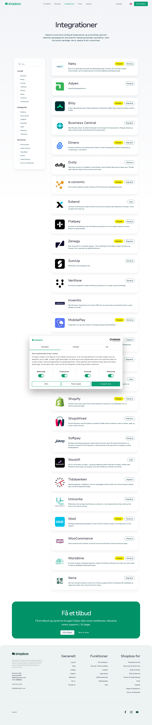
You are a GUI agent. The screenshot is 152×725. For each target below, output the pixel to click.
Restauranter (24, 145)
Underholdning (25, 159)
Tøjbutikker (24, 152)
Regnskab (23, 123)
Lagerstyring (104, 673)
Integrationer (69, 4)
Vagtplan (23, 119)
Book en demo (83, 632)
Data (106, 685)
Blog (73, 666)
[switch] (64, 375)
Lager (22, 127)
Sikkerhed (72, 677)
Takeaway (23, 134)
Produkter (47, 4)
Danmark (23, 76)
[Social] (125, 712)
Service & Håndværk (27, 163)
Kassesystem (24, 116)
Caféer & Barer (25, 148)
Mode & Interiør (135, 670)
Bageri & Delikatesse (133, 688)
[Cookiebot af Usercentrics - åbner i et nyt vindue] (111, 340)
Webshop (23, 130)
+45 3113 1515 (17, 684)
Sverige (22, 83)
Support (89, 4)
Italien (22, 94)
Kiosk (138, 681)
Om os (73, 681)
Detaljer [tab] (76, 347)
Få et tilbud (67, 632)
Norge (22, 79)
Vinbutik (137, 685)
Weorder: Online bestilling (99, 666)
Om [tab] (107, 347)
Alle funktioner (103, 662)
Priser (80, 4)
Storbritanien (24, 102)
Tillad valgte (76, 384)
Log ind (73, 662)
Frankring (23, 98)
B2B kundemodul (102, 677)
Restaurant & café (134, 662)
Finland (22, 91)
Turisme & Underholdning (131, 677)
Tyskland (23, 87)
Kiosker (22, 156)
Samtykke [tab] (45, 347)
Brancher (57, 4)
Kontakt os (72, 685)
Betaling (23, 112)
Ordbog (73, 670)
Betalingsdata (103, 681)
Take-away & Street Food (131, 666)
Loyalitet (105, 670)
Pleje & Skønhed (134, 673)
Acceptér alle (105, 384)
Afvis (46, 384)
